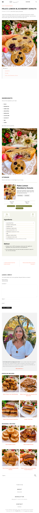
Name (3, 298)
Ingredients (7, 70)
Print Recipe (20, 195)
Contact (19, 506)
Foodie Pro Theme (28, 510)
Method (32, 216)
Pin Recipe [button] (27, 195)
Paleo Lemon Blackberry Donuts (11, 75)
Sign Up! (14, 499)
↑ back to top (19, 484)
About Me (19, 491)
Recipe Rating (5, 279)
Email (3, 303)
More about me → (19, 368)
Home (3, 5)
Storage (6, 73)
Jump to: (6, 68)
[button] (33, 222)
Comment (4, 283)
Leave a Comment (19, 11)
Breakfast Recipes (9, 5)
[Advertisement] (19, 88)
